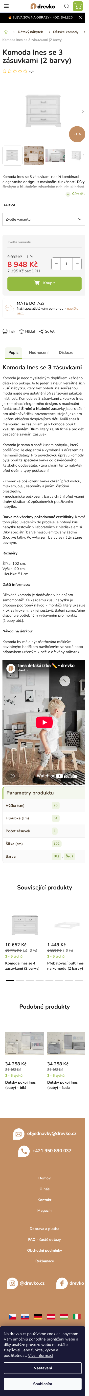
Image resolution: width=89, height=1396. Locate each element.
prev (5, 923)
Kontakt (44, 1199)
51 (56, 818)
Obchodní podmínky (44, 1250)
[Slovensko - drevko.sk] (25, 1316)
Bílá (56, 856)
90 (56, 805)
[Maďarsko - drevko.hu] (64, 1316)
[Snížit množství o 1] (56, 264)
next (84, 923)
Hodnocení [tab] (38, 352)
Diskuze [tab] (66, 352)
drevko (76, 1283)
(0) (31, 71)
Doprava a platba (44, 1228)
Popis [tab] (13, 352)
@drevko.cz (32, 1283)
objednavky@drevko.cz (51, 1133)
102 (57, 844)
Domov (44, 1178)
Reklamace (44, 1261)
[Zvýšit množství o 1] (77, 264)
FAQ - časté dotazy (44, 1239)
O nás (44, 1189)
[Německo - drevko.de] (38, 1316)
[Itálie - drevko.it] (77, 1316)
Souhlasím (42, 1384)
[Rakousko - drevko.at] (51, 1316)
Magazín (44, 1210)
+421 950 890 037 (51, 1151)
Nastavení (43, 1368)
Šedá (69, 856)
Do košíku (44, 284)
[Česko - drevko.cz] (12, 1316)
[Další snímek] (83, 111)
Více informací (40, 1355)
